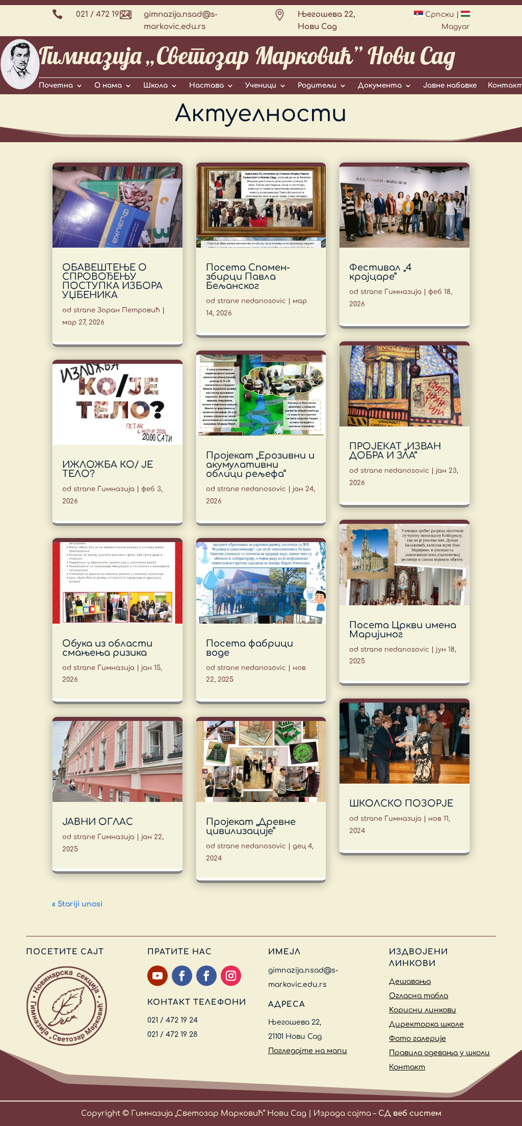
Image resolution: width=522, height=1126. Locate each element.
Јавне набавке (450, 85)
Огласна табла (418, 996)
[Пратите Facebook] (182, 976)
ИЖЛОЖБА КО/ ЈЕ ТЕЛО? (107, 469)
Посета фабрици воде (249, 648)
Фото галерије (417, 1038)
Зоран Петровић (128, 310)
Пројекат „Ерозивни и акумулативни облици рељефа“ (260, 464)
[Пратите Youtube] (157, 976)
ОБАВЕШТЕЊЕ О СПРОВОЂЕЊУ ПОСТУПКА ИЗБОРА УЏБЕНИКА (112, 281)
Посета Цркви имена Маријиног (402, 629)
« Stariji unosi (77, 904)
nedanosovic (263, 301)
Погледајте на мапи (307, 1051)
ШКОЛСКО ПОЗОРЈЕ (401, 803)
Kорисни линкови (422, 1010)
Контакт (407, 1067)
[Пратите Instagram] (231, 976)
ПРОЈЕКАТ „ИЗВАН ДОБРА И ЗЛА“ (395, 451)
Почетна (56, 85)
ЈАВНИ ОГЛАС (97, 822)
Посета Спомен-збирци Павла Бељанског (248, 276)
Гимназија (116, 489)
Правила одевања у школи (439, 1053)
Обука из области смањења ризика (107, 648)
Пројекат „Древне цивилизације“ (251, 826)
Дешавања (410, 981)
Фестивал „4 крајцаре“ (380, 272)
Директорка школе (426, 1024)
